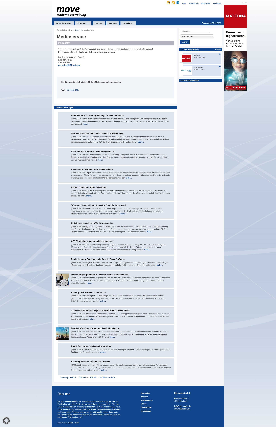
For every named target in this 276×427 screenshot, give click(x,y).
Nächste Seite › (109, 378)
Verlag (143, 404)
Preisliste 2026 (72, 90)
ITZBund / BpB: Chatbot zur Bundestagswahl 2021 (93, 151)
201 (80, 378)
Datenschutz (146, 407)
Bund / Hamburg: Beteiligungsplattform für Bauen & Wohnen (98, 259)
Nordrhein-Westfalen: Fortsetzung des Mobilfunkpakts (95, 328)
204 (91, 378)
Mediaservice (147, 400)
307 (100, 378)
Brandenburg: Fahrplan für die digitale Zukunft (92, 169)
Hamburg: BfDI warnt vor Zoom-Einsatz (88, 292)
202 (84, 378)
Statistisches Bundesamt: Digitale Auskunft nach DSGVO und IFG (100, 310)
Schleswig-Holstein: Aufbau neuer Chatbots (90, 362)
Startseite (78, 30)
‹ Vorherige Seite (67, 378)
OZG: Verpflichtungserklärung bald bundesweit (92, 241)
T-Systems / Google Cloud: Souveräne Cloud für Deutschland (98, 205)
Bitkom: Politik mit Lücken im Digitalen (88, 187)
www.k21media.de (182, 409)
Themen (82, 23)
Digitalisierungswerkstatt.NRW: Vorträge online (92, 223)
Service (98, 23)
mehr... (86, 124)
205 (94, 378)
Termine (113, 23)
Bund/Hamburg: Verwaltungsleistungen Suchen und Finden (97, 115)
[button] (6, 420)
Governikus (198, 67)
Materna (197, 55)
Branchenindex (63, 23)
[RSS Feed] (173, 3)
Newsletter (128, 23)
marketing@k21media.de (69, 65)
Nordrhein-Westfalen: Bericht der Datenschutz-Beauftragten (97, 133)
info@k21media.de (182, 406)
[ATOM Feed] (168, 3)
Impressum (146, 411)
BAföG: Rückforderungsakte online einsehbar (91, 346)
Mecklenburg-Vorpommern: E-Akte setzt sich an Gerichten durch (100, 275)
